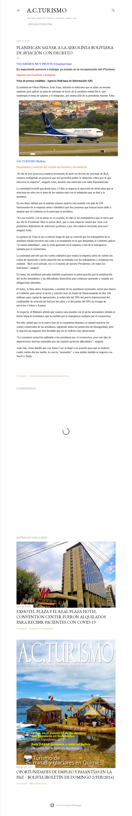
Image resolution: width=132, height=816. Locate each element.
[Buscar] (113, 9)
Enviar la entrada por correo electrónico (49, 376)
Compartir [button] (21, 376)
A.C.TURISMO (47, 10)
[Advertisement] (66, 503)
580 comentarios (38, 783)
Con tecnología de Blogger (69, 805)
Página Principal (40, 24)
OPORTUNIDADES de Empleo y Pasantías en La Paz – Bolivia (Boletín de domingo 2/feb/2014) (65, 774)
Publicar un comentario (41, 628)
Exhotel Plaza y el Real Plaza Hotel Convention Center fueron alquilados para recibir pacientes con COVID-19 (61, 617)
